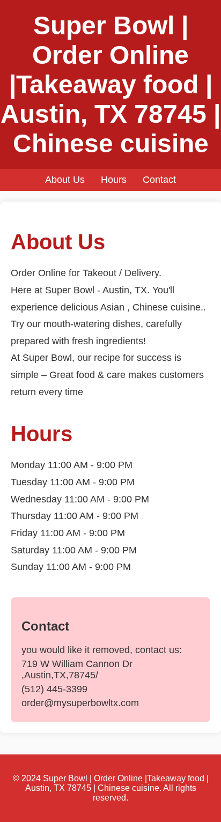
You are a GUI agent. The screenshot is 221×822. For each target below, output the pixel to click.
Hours (114, 179)
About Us (65, 179)
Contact (159, 179)
